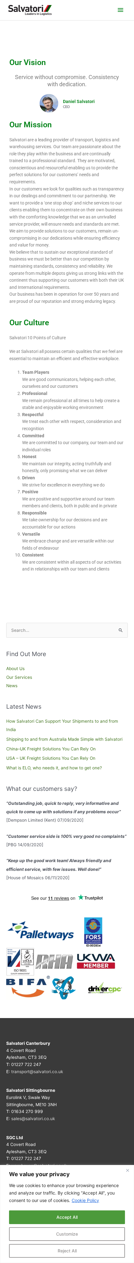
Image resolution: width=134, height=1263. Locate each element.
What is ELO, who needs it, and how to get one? (54, 767)
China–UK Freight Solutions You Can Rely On (51, 748)
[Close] (127, 1170)
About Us (15, 668)
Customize (67, 1234)
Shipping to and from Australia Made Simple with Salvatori (64, 739)
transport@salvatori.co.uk (37, 1071)
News (11, 685)
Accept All (67, 1217)
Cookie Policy (85, 1200)
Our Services (19, 677)
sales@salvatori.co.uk (33, 1118)
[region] (67, 1214)
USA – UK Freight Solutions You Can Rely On (50, 758)
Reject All (67, 1250)
